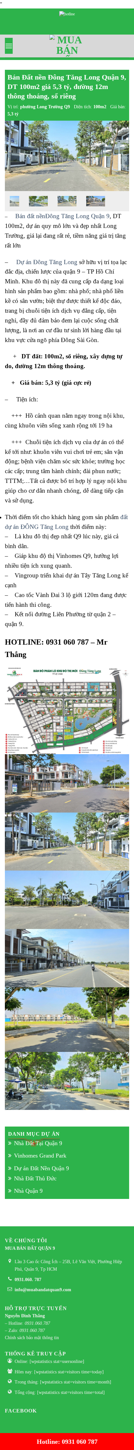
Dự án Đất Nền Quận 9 (41, 1168)
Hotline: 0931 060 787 (67, 1441)
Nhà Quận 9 (28, 1191)
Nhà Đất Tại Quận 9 (38, 1143)
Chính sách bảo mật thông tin (32, 1337)
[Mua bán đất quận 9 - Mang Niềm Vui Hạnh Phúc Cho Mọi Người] (67, 46)
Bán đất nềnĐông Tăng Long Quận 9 (62, 216)
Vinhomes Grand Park (40, 1155)
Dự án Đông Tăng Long (46, 262)
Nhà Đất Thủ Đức (35, 1178)
